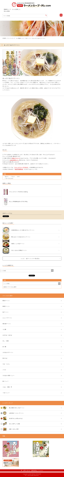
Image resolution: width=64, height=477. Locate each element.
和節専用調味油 (19, 169)
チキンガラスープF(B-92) (21, 167)
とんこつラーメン (7, 317)
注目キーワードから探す (10, 287)
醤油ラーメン (6, 300)
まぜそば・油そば (7, 335)
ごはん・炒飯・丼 (7, 387)
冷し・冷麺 (5, 341)
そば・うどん (6, 364)
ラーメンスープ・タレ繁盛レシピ (15, 38)
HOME (4, 38)
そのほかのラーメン (8, 352)
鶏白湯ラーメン (7, 323)
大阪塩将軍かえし (14, 160)
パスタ (4, 369)
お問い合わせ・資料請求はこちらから (33, 470)
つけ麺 (4, 329)
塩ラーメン (28, 38)
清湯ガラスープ (16, 158)
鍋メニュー (5, 381)
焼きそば (5, 358)
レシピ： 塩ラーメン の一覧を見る (30, 258)
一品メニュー (6, 392)
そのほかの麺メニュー (8, 375)
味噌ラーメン (6, 306)
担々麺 (4, 346)
